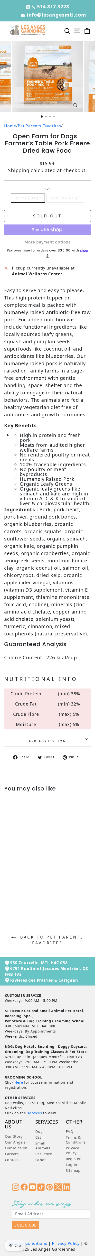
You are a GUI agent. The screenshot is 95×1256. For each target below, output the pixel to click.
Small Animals (42, 1145)
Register (73, 1158)
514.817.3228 (52, 6)
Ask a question (47, 741)
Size (47, 189)
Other (40, 1159)
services (34, 1113)
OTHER (74, 1122)
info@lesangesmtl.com (55, 14)
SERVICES (46, 1122)
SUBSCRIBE (25, 1225)
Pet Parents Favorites (39, 126)
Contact (12, 1159)
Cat (38, 1137)
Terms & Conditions (76, 1139)
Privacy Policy (72, 1150)
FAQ (70, 1131)
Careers (12, 1153)
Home (10, 126)
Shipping (18, 170)
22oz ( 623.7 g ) (65, 198)
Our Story (14, 1136)
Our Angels (15, 1142)
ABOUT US (13, 1124)
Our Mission (16, 1147)
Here (18, 1082)
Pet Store (43, 1153)
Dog (39, 1131)
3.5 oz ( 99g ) (28, 198)
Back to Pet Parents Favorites (51, 940)
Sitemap (73, 1170)
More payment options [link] (47, 242)
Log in (71, 1164)
